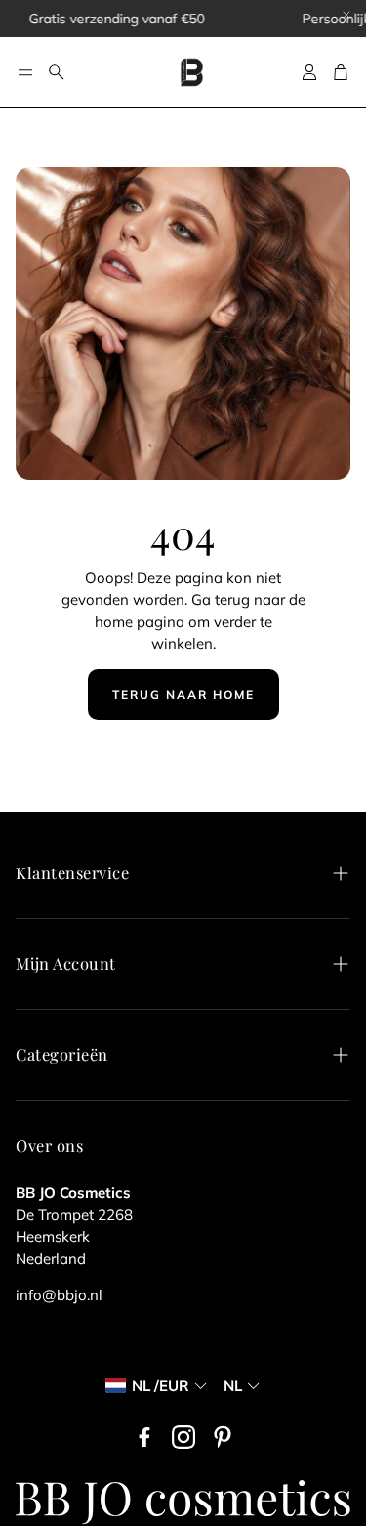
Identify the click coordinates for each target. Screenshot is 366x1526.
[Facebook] (144, 1437)
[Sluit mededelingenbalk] (346, 14)
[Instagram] (183, 1437)
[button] (25, 72)
